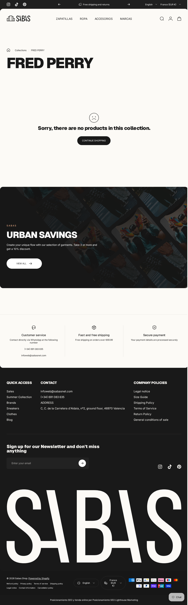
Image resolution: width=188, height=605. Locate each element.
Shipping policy (56, 583)
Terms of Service (145, 408)
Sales (10, 391)
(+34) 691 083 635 (52, 397)
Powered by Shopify (38, 577)
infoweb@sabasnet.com (57, 391)
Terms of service (41, 583)
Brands (11, 402)
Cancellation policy (45, 587)
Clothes (12, 414)
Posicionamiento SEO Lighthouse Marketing (114, 598)
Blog (9, 419)
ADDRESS (47, 402)
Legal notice (142, 391)
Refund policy (12, 583)
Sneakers (13, 408)
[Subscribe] (82, 463)
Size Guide (141, 397)
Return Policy (142, 414)
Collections (20, 50)
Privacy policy (26, 583)
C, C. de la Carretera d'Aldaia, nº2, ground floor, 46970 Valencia (83, 408)
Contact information (27, 587)
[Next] (129, 4)
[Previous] (59, 4)
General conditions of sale (151, 419)
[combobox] (151, 4)
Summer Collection (19, 397)
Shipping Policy (144, 402)
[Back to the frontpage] (8, 50)
